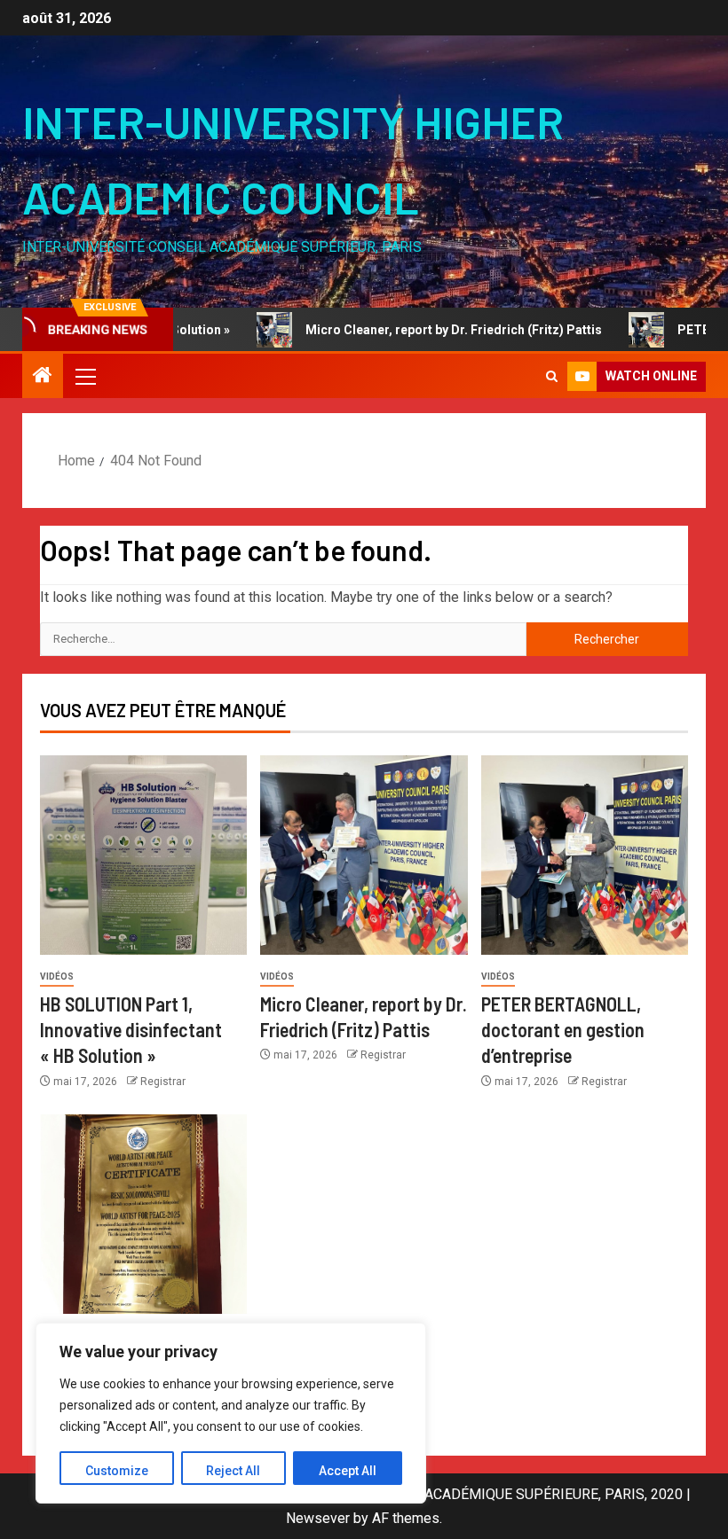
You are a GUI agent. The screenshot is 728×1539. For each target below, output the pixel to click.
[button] (84, 376)
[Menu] (84, 376)
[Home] (42, 376)
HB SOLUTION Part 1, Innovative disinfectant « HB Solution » (131, 1029)
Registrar (163, 1081)
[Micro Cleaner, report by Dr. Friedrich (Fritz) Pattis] (363, 855)
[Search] (552, 376)
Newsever (318, 1518)
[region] (231, 1413)
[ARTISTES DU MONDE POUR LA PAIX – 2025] (143, 1214)
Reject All (233, 1471)
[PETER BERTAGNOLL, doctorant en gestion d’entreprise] (584, 855)
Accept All (347, 1471)
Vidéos (57, 976)
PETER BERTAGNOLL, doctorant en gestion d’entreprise (563, 1029)
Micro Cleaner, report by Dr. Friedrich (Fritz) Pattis (420, 330)
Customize (116, 1471)
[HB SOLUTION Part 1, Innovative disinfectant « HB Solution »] (143, 855)
